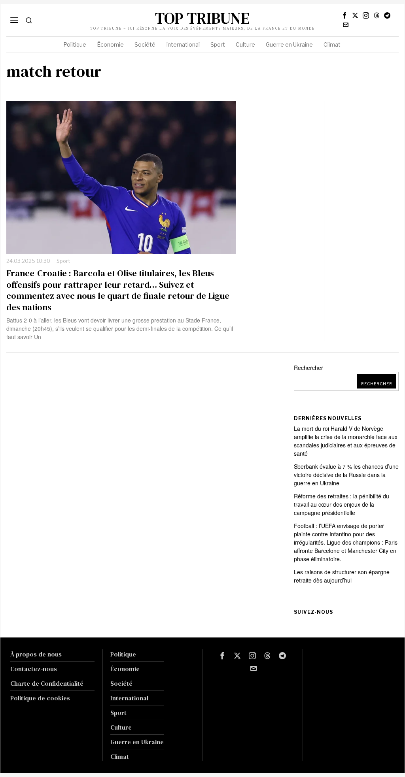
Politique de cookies (40, 698)
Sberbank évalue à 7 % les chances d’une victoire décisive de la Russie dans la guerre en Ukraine (346, 474)
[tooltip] (344, 15)
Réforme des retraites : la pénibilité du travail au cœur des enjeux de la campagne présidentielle (341, 504)
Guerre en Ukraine (137, 741)
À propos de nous (36, 654)
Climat (119, 756)
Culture (121, 727)
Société (121, 683)
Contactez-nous (33, 668)
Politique (123, 654)
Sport (63, 261)
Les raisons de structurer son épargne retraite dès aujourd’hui (342, 576)
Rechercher (308, 368)
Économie (125, 668)
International (129, 698)
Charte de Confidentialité (46, 683)
